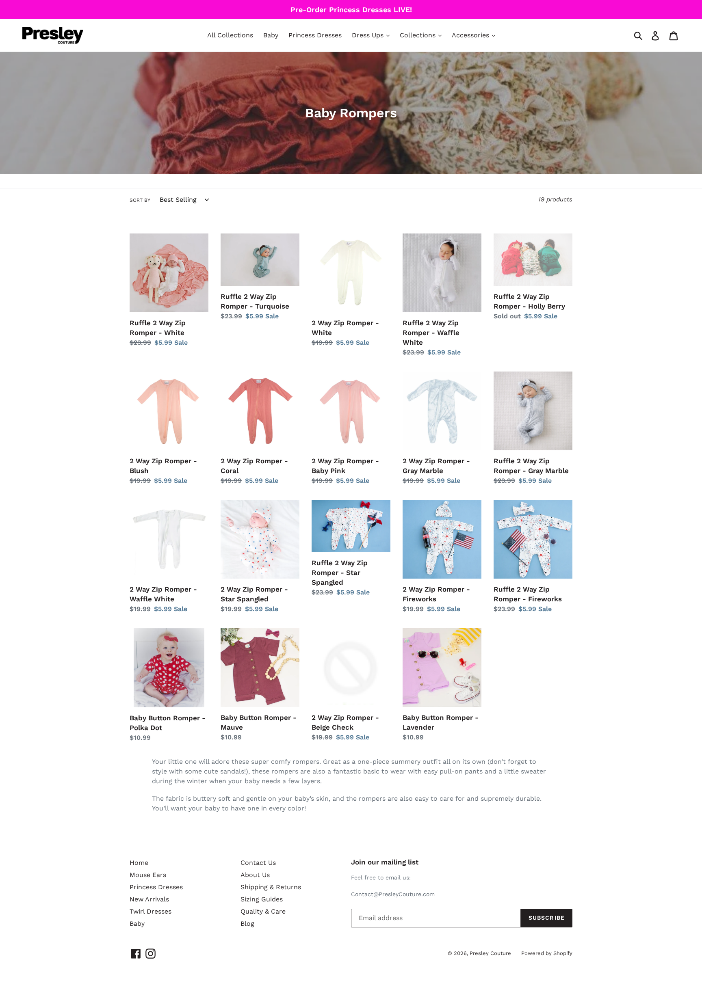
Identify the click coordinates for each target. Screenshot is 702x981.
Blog (247, 923)
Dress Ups (369, 35)
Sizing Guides (261, 899)
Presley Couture (490, 953)
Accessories (471, 35)
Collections (419, 35)
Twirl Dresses (150, 911)
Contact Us (258, 862)
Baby (270, 35)
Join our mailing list (384, 862)
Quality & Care (263, 911)
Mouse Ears (148, 875)
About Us (255, 875)
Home (139, 862)
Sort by (140, 200)
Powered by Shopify (546, 953)
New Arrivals (149, 899)
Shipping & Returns (270, 887)
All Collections (230, 35)
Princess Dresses (315, 35)
